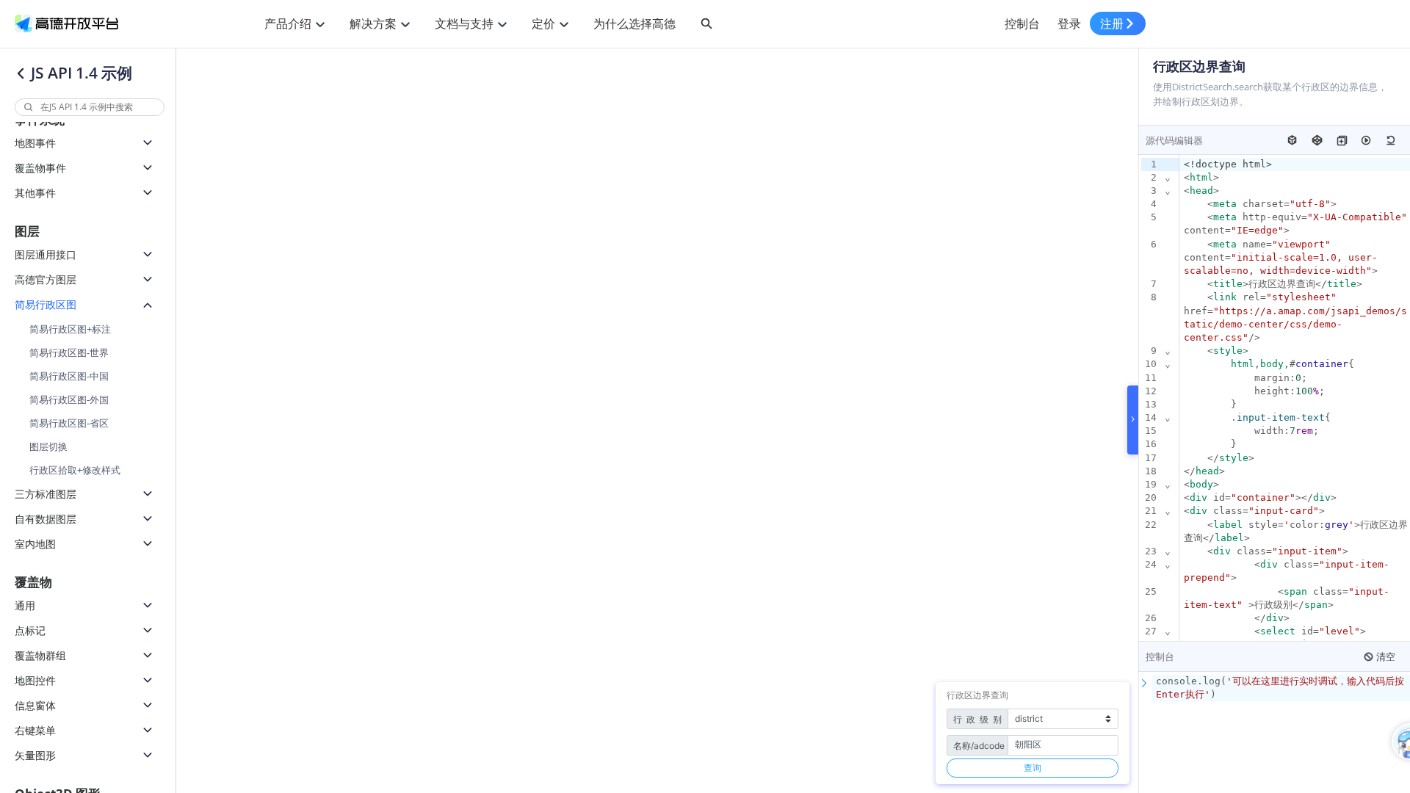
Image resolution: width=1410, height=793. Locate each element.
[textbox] (1281, 688)
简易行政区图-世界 (69, 352)
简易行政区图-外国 (69, 399)
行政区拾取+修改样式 (74, 470)
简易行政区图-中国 (69, 376)
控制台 (1022, 23)
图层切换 (48, 446)
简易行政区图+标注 (70, 329)
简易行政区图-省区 (69, 423)
